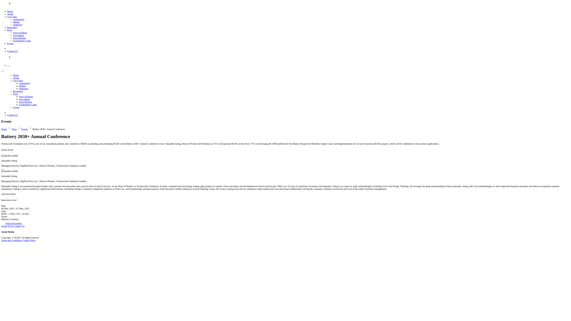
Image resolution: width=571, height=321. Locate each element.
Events (24, 129)
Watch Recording (13, 223)
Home (4, 129)
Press (14, 129)
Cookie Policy (29, 240)
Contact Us (19, 226)
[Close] (2, 169)
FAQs (10, 226)
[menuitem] (10, 11)
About (4, 226)
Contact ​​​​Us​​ (12, 51)
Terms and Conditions (11, 240)
